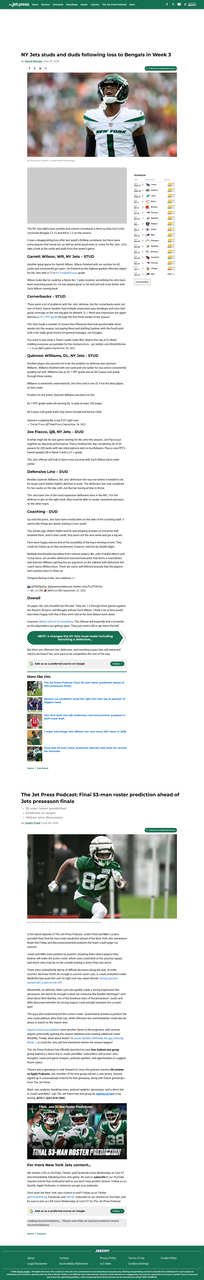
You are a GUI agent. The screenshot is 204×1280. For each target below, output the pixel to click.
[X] (173, 4)
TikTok (70, 1197)
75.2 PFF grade (48, 317)
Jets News (42, 768)
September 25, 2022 (74, 590)
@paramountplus (58, 586)
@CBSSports (39, 586)
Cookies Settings (138, 1263)
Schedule (58, 4)
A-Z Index (105, 1263)
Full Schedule (142, 282)
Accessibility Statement (73, 1263)
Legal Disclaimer (37, 1263)
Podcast (41, 1233)
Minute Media (23, 1271)
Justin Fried (32, 823)
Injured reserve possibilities (43, 1029)
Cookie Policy (169, 1258)
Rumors (45, 4)
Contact (64, 1258)
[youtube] (179, 4)
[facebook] (167, 4)
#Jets (49, 394)
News (35, 4)
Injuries (95, 4)
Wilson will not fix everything (56, 621)
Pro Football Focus (66, 272)
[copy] (45, 68)
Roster (84, 4)
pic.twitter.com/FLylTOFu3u (85, 586)
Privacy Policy (108, 1258)
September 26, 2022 (63, 348)
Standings (72, 4)
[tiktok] (185, 4)
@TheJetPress (37, 1197)
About (31, 1258)
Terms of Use (136, 1258)
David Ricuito (33, 61)
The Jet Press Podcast (114, 4)
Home (30, 768)
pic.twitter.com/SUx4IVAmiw (108, 344)
